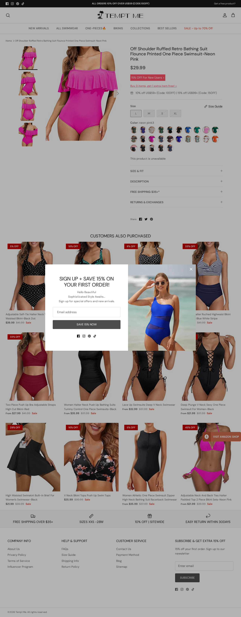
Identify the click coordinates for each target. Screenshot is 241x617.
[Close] (191, 269)
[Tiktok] (94, 336)
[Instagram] (83, 336)
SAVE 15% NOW (87, 324)
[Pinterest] (89, 336)
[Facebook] (78, 336)
